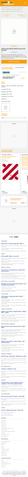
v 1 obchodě (4, 192)
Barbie (2, 444)
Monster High (3, 442)
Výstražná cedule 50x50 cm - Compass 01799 (9, 157)
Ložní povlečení (4, 453)
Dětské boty (3, 452)
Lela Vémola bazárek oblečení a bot (8, 412)
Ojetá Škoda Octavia (5, 434)
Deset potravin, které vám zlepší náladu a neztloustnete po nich (13, 388)
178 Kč (22, 78)
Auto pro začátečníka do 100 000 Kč (8, 431)
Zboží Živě (3, 422)
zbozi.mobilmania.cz (5, 7)
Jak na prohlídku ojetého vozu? (7, 428)
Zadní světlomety (17, 9)
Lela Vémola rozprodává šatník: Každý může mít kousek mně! (13, 278)
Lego (2, 446)
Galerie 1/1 (14, 46)
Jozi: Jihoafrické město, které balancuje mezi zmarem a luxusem (13, 358)
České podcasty (4, 462)
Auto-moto (13, 7)
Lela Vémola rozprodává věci (6, 413)
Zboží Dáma (3, 425)
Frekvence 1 (3, 465)
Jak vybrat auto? (4, 436)
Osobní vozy (3, 423)
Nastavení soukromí (17, 474)
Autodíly (3, 9)
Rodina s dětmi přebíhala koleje (7, 415)
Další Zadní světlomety (6, 154)
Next (26, 173)
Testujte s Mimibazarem (5, 441)
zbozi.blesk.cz (4, 426)
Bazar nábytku (4, 455)
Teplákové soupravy (5, 450)
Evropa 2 (3, 466)
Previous (1, 173)
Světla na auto (9, 9)
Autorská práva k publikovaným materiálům (13, 472)
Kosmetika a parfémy (5, 449)
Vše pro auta (20, 7)
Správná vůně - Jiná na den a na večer (8, 287)
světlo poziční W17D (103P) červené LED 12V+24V (9, 77)
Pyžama (2, 447)
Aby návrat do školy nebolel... (6, 288)
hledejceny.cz (3, 420)
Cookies (10, 474)
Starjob (2, 460)
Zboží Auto (3, 433)
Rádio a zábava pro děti (5, 463)
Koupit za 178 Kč (14, 61)
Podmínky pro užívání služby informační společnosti (13, 473)
